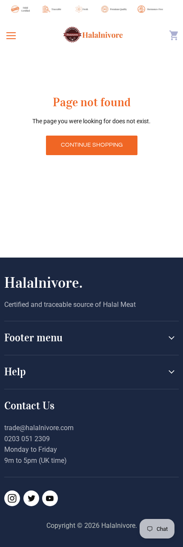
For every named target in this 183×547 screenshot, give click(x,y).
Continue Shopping (92, 145)
